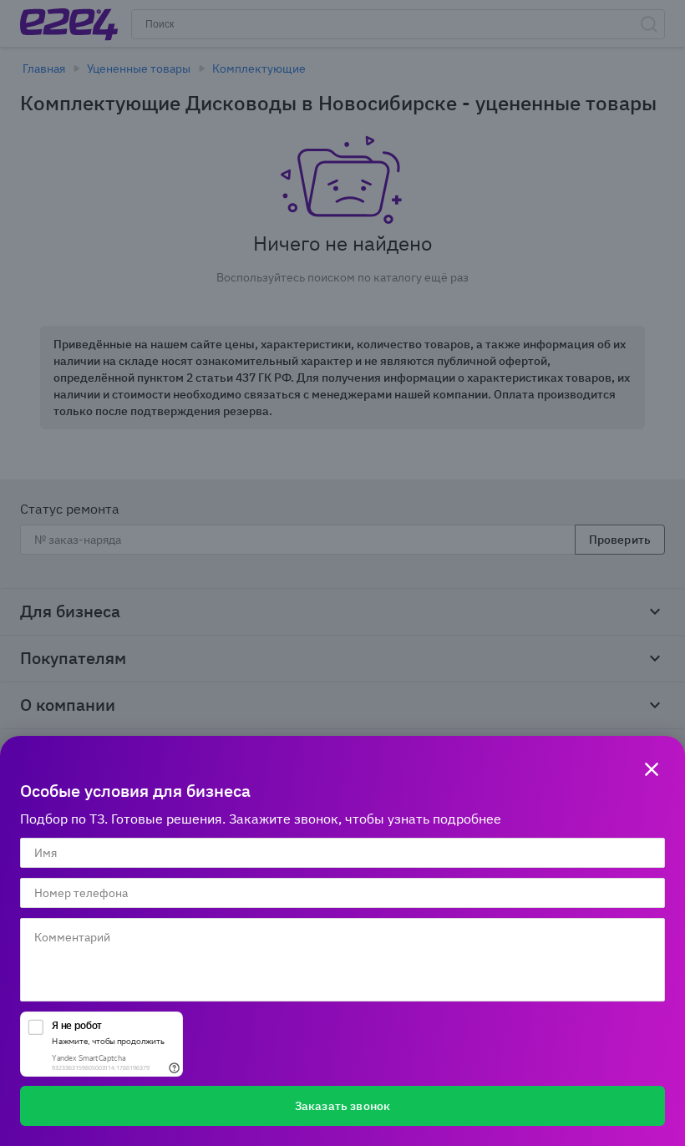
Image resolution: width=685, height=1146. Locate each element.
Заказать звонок (342, 1105)
